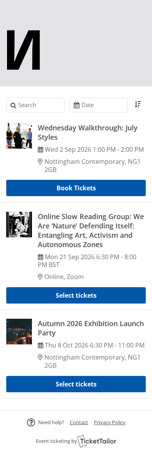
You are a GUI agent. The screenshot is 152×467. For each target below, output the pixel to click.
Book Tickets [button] (76, 188)
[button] (79, 422)
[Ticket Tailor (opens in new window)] (96, 441)
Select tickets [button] (76, 295)
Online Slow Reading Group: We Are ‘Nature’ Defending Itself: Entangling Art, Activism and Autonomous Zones (91, 230)
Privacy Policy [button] (109, 422)
